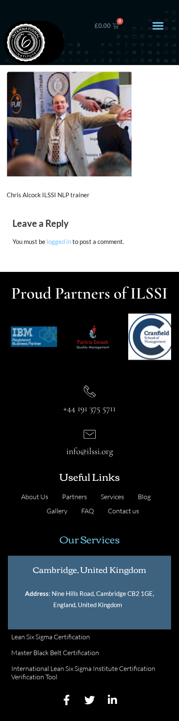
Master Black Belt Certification (55, 652)
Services (112, 496)
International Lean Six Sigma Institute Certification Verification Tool (83, 672)
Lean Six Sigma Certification (50, 637)
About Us (34, 496)
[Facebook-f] (66, 699)
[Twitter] (89, 699)
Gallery (57, 511)
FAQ (87, 511)
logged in (59, 241)
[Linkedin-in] (112, 699)
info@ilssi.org (89, 451)
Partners (74, 496)
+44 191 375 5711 (89, 408)
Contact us (123, 511)
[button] (158, 26)
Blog (144, 496)
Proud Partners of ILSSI (89, 293)
